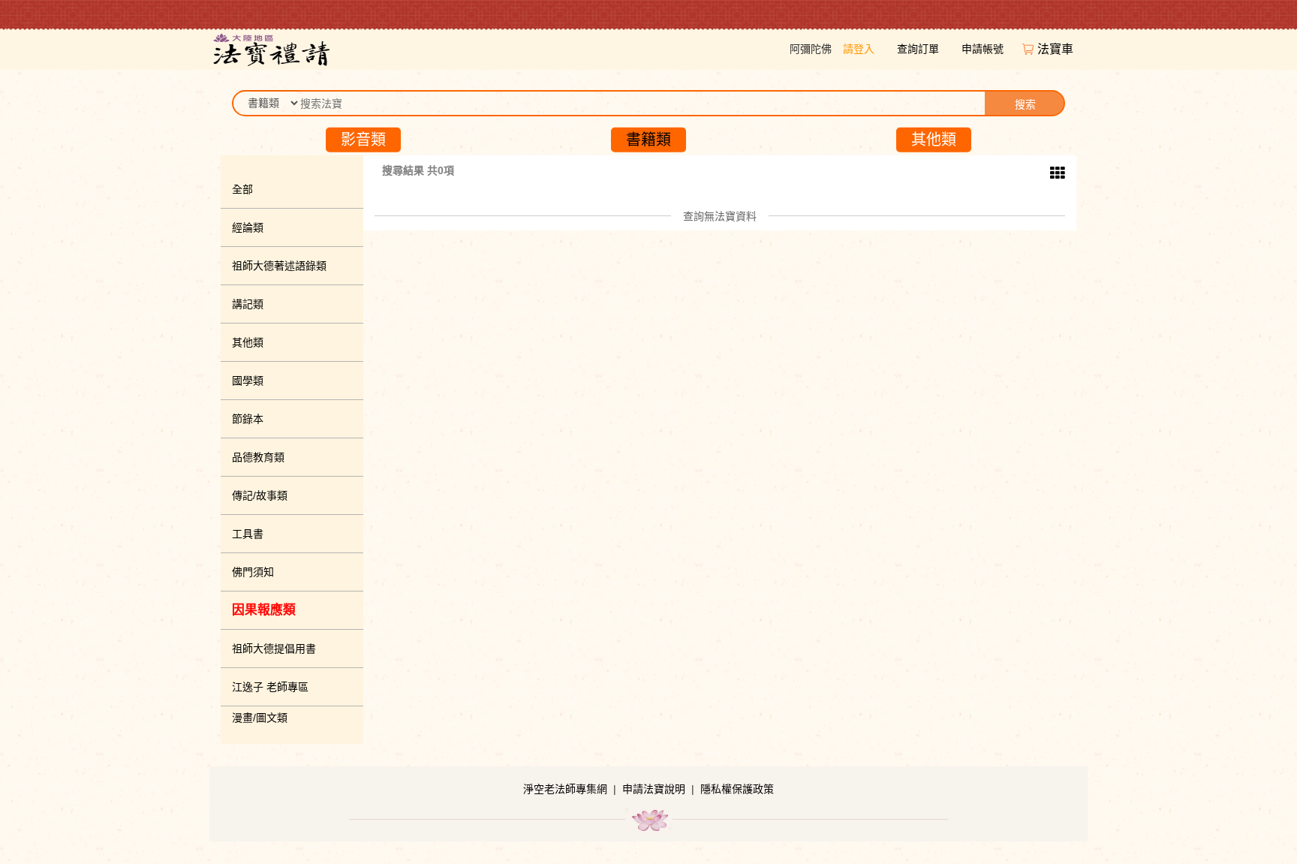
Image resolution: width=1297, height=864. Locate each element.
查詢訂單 (918, 49)
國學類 (247, 381)
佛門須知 (253, 572)
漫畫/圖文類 (259, 718)
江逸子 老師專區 (270, 687)
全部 (242, 189)
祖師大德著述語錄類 (279, 266)
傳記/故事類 (259, 495)
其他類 (933, 139)
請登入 (858, 49)
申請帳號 (982, 49)
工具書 (247, 534)
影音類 (363, 139)
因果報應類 (264, 610)
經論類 (247, 227)
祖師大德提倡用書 (274, 649)
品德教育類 (258, 457)
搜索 (1025, 104)
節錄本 (247, 419)
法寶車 (1056, 49)
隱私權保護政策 (737, 789)
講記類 (247, 304)
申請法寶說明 (653, 789)
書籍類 (648, 139)
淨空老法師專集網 (565, 789)
